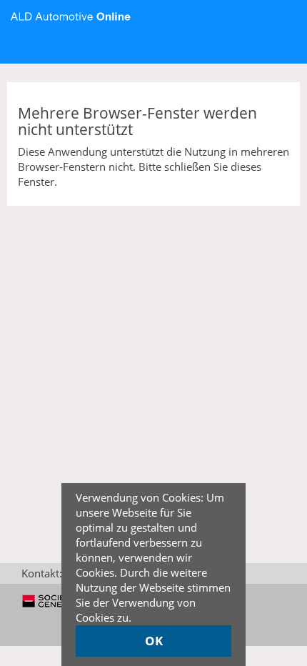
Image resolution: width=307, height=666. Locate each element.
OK (154, 640)
